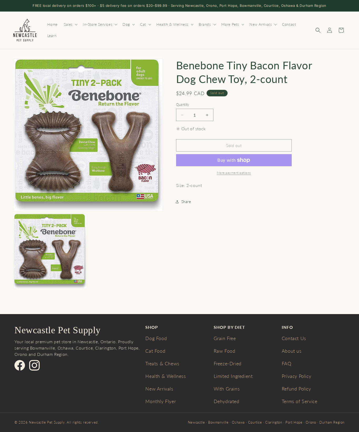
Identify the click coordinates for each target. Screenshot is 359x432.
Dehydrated (226, 401)
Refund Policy (296, 389)
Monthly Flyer (160, 401)
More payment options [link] (234, 173)
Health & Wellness (165, 376)
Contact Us (294, 338)
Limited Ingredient (233, 376)
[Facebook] (19, 365)
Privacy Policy (296, 376)
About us (292, 351)
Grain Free (225, 338)
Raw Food (224, 351)
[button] (70, 24)
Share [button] (186, 201)
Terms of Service (299, 401)
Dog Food (156, 338)
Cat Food (155, 351)
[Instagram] (34, 365)
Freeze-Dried (228, 363)
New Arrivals (159, 389)
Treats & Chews (162, 363)
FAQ (286, 363)
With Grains (227, 389)
